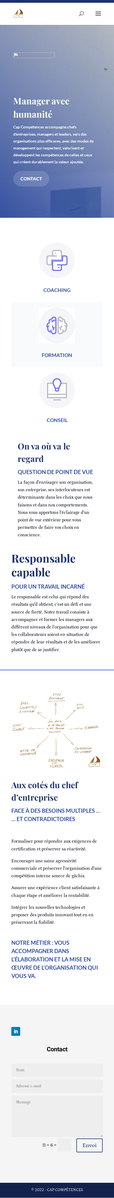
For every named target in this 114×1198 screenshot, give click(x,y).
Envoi (89, 1145)
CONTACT (31, 178)
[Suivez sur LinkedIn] (15, 1031)
